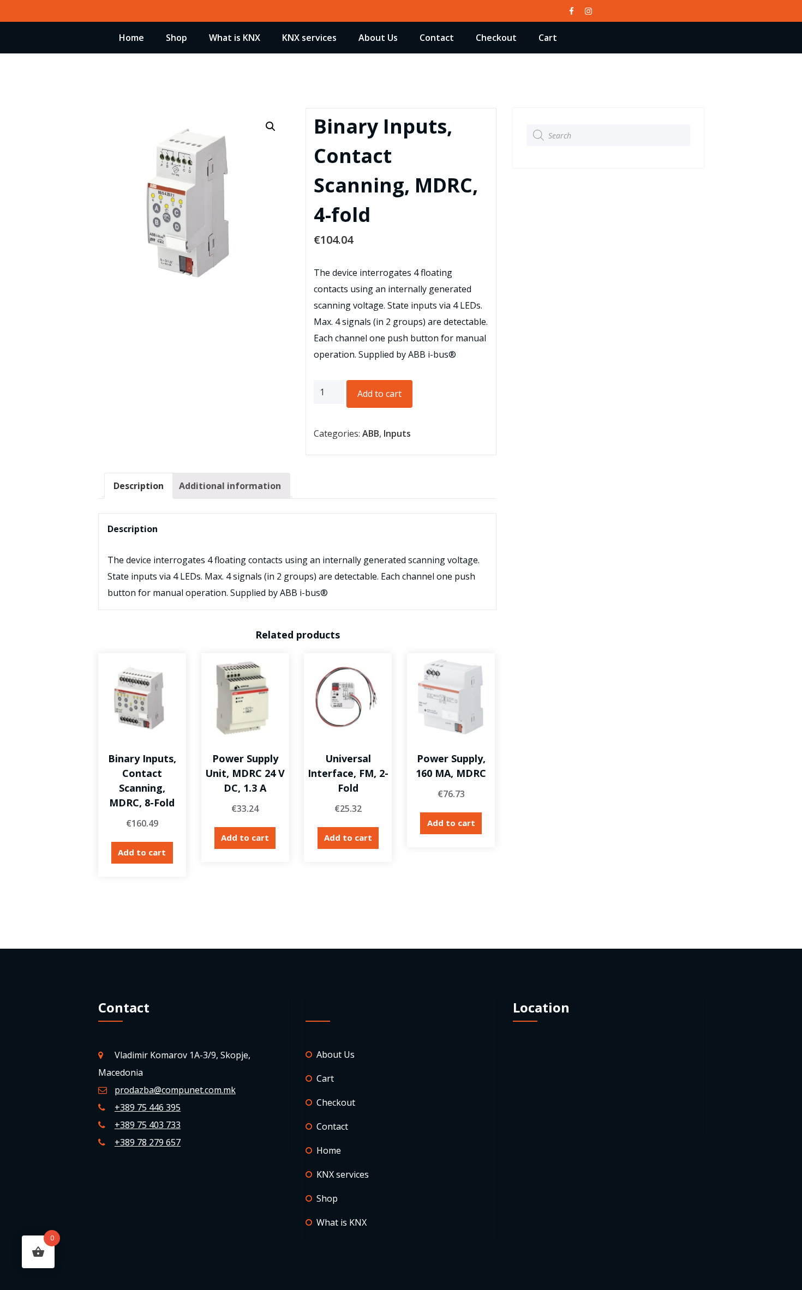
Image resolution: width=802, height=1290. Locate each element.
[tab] (138, 486)
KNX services (309, 38)
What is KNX (234, 38)
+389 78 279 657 (148, 1142)
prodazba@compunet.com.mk (175, 1090)
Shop (176, 38)
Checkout (496, 38)
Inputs (397, 433)
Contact (437, 38)
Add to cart (379, 394)
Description (138, 486)
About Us (378, 38)
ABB (370, 433)
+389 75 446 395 (148, 1107)
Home (131, 38)
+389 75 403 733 (148, 1125)
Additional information (230, 486)
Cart (547, 38)
